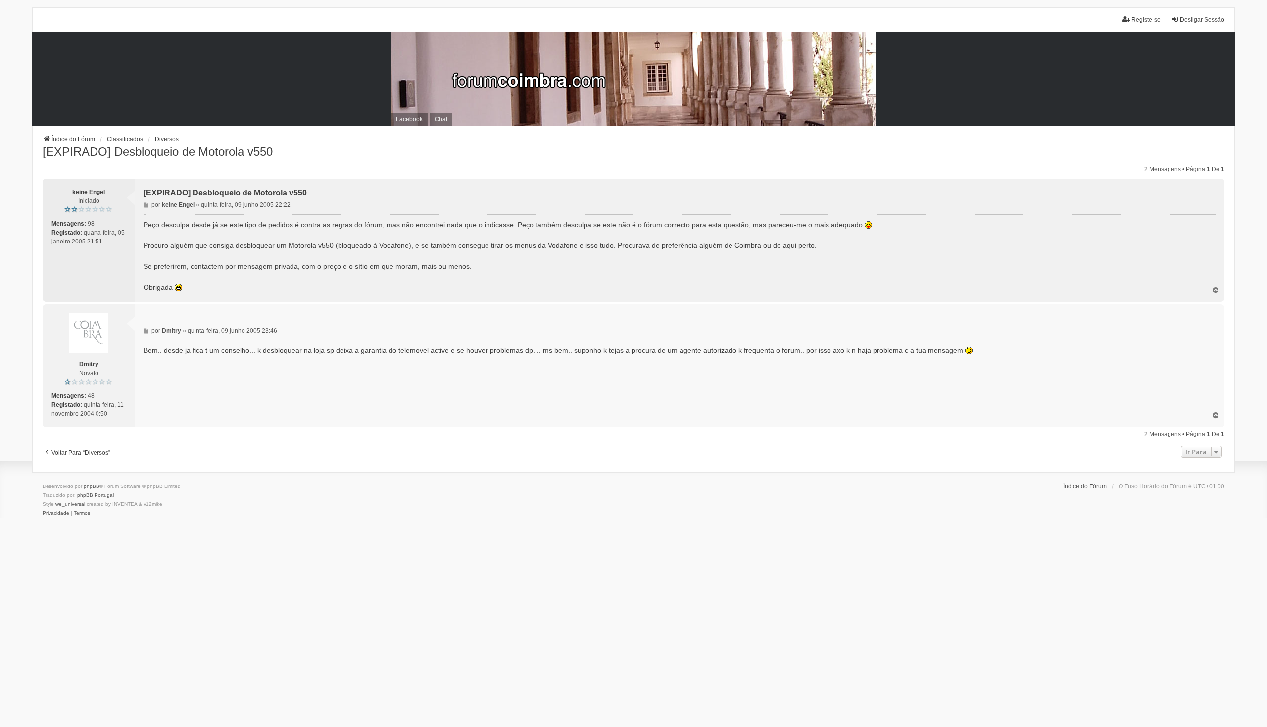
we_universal (70, 504)
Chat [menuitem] (441, 119)
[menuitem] (56, 513)
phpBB (91, 486)
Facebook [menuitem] (409, 119)
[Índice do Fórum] (633, 78)
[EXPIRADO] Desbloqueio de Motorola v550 (158, 151)
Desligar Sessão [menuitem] (1202, 19)
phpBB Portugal (95, 495)
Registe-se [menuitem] (1146, 19)
